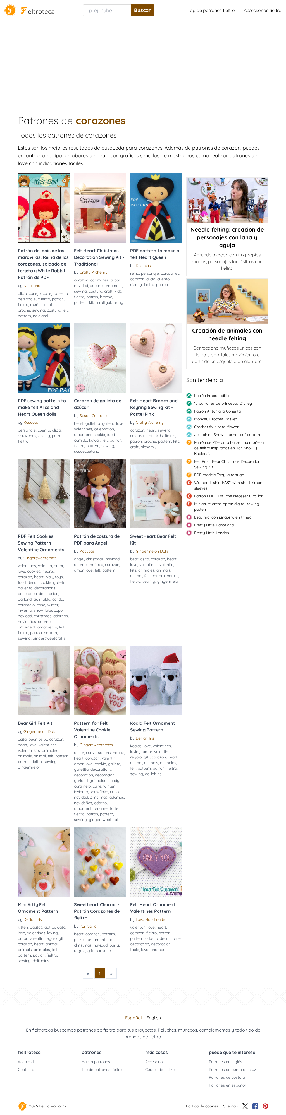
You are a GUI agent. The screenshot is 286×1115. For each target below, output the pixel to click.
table (134, 949)
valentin (45, 565)
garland (25, 599)
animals (163, 570)
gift (147, 757)
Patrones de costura (227, 1077)
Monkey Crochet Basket (215, 419)
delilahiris (153, 773)
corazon (81, 280)
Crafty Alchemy (94, 272)
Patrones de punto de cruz (232, 1069)
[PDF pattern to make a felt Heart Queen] (156, 208)
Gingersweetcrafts (40, 557)
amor (58, 565)
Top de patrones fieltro (211, 10)
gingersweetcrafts (49, 638)
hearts (48, 571)
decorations (44, 588)
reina (63, 293)
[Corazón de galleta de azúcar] (100, 358)
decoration (27, 593)
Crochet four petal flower (216, 426)
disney (136, 284)
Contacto (26, 1069)
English (153, 1017)
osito (144, 559)
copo (58, 610)
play (49, 576)
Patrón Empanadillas (212, 395)
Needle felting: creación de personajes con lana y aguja (227, 237)
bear (134, 559)
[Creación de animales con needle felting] (227, 301)
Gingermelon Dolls (152, 551)
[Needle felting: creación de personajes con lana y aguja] (227, 200)
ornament (113, 285)
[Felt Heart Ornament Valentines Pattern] (156, 862)
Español (133, 1017)
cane (41, 604)
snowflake (43, 610)
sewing (38, 310)
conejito (50, 293)
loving (135, 751)
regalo (136, 757)
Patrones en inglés (225, 1061)
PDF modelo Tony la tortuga (219, 474)
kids (118, 291)
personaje (27, 299)
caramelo (26, 604)
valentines (83, 429)
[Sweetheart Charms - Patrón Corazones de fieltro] (100, 862)
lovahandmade (154, 949)
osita (22, 739)
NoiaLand (31, 285)
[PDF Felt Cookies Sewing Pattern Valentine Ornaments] (44, 493)
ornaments (47, 627)
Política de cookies (202, 1106)
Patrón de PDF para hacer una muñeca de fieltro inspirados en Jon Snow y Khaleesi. (229, 448)
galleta (108, 423)
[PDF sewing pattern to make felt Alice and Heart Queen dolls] (44, 358)
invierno (25, 610)
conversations (98, 752)
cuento (44, 299)
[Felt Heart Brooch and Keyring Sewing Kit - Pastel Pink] (156, 358)
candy (57, 599)
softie (52, 304)
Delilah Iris (145, 738)
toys (59, 576)
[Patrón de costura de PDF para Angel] (100, 493)
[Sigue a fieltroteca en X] (245, 1106)
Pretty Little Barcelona (214, 525)
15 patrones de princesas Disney (223, 403)
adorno (96, 285)
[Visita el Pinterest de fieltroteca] (265, 1106)
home (175, 938)
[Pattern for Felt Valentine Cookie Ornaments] (100, 680)
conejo (35, 293)
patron (58, 299)
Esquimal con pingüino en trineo (222, 517)
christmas (42, 615)
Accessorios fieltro (263, 10)
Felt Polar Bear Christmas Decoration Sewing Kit (227, 464)
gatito (49, 927)
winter (52, 604)
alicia (22, 293)
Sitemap (230, 1106)
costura (53, 310)
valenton (138, 927)
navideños (27, 621)
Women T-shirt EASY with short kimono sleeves (229, 485)
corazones (99, 280)
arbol (115, 280)
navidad (81, 285)
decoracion (48, 593)
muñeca (37, 304)
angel (79, 559)
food (111, 434)
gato (61, 927)
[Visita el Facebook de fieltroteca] (255, 1106)
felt (65, 310)
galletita (92, 423)
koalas (136, 745)
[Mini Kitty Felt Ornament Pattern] (44, 862)
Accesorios (155, 1061)
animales (146, 570)
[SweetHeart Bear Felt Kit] (156, 493)
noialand (40, 315)
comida (80, 440)
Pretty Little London (211, 532)
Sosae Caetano (93, 415)
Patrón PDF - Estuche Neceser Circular (228, 496)
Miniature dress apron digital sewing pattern (226, 506)
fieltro (23, 304)
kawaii (94, 440)
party (114, 945)
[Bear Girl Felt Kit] (44, 680)
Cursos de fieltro (160, 1069)
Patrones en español (227, 1085)
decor (33, 582)
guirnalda (42, 599)
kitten (23, 927)
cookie (99, 434)
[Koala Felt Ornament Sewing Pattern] (156, 680)
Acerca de (27, 1061)
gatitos (36, 927)
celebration (104, 429)
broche (24, 310)
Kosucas (143, 265)
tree (111, 939)
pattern (24, 315)
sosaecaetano (86, 451)
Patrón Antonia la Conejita (217, 411)
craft (108, 291)
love (119, 423)
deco (164, 938)
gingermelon (168, 581)
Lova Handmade (150, 919)
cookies (33, 571)
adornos (60, 615)
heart (79, 423)
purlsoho (103, 950)
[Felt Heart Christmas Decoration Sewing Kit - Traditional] (100, 208)
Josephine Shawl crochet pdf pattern (227, 434)
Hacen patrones (96, 1061)
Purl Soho (88, 926)
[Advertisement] (143, 62)
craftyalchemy (110, 302)
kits (92, 302)
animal (136, 575)
